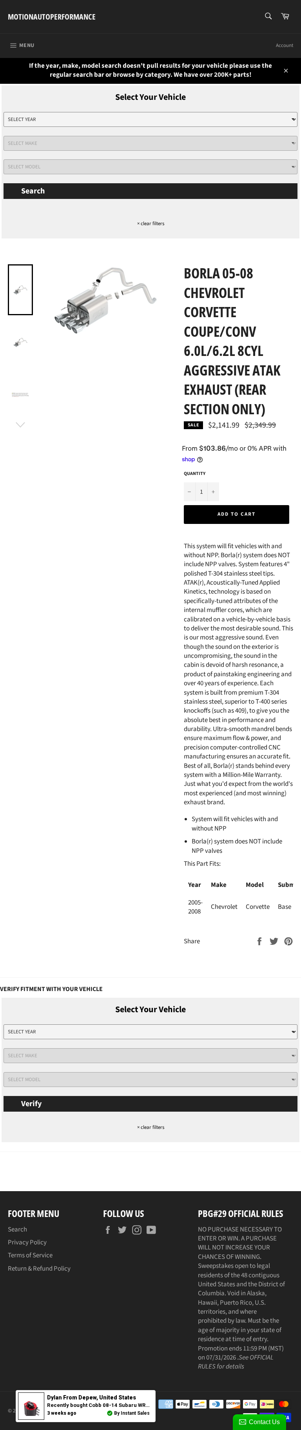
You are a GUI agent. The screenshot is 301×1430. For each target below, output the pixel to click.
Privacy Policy (27, 1242)
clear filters (150, 223)
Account (284, 45)
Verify (31, 1103)
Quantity (194, 474)
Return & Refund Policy (39, 1268)
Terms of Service (30, 1255)
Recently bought (133, 1405)
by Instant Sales (132, 1413)
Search (33, 191)
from (91, 1397)
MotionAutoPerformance (52, 16)
